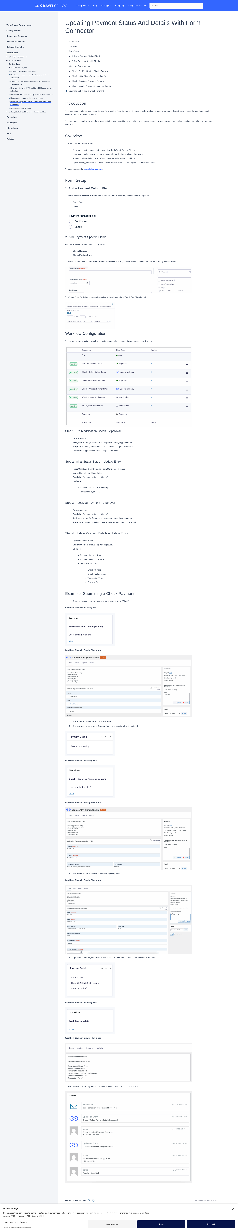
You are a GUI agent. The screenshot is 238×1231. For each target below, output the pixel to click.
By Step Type (14, 64)
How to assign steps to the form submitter (26, 98)
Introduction (74, 41)
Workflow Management (18, 57)
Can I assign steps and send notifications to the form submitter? (31, 76)
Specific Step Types (19, 68)
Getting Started (82, 6)
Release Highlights (15, 47)
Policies (10, 139)
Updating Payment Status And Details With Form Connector (30, 103)
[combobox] (176, 6)
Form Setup (74, 51)
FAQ (8, 134)
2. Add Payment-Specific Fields (86, 61)
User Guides (12, 52)
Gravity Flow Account (136, 6)
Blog (95, 6)
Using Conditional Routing (20, 108)
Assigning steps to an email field (23, 71)
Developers (11, 123)
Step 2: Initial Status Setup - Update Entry (90, 76)
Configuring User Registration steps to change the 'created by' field (30, 82)
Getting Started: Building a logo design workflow (27, 112)
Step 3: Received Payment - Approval (88, 81)
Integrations (12, 128)
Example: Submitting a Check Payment (86, 91)
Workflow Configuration (79, 66)
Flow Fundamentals (15, 42)
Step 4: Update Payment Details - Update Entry (93, 86)
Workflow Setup (15, 60)
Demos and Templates (16, 36)
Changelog (119, 6)
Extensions (11, 117)
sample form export (93, 169)
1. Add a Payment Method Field (86, 56)
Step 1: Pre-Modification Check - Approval (90, 71)
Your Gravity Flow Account (18, 25)
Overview (73, 46)
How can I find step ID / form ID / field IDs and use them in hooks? (32, 89)
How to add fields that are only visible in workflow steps (31, 94)
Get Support (105, 6)
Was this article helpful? (75, 1200)
